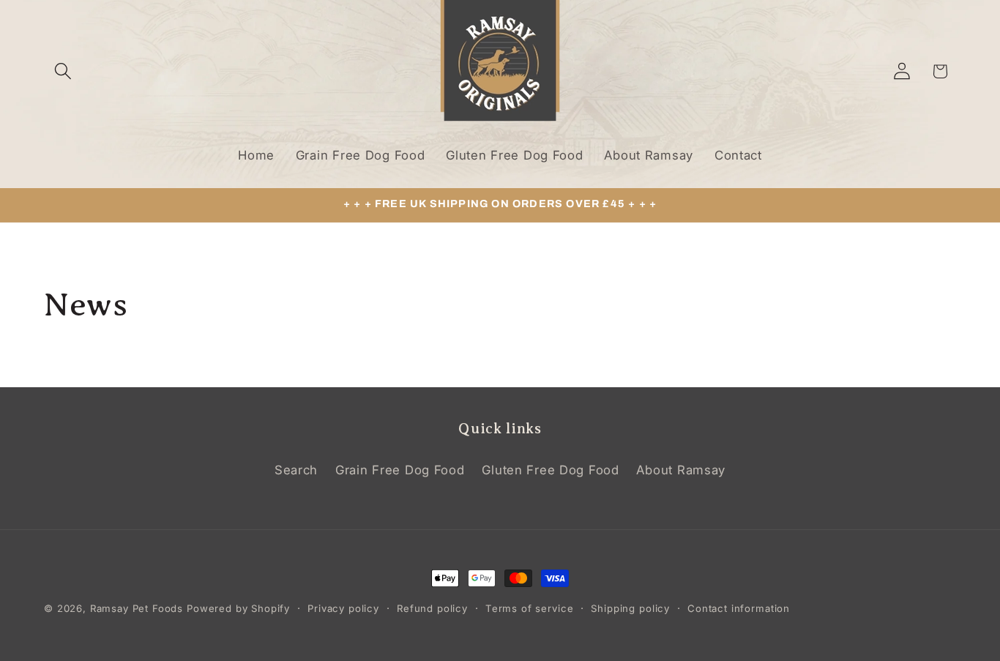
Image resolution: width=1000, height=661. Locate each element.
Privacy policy (343, 608)
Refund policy (432, 608)
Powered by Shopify (238, 608)
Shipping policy (630, 608)
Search (296, 470)
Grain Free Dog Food (400, 470)
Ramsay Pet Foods (136, 608)
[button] (63, 71)
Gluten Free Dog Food (550, 470)
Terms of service (529, 608)
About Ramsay (680, 470)
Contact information (738, 608)
